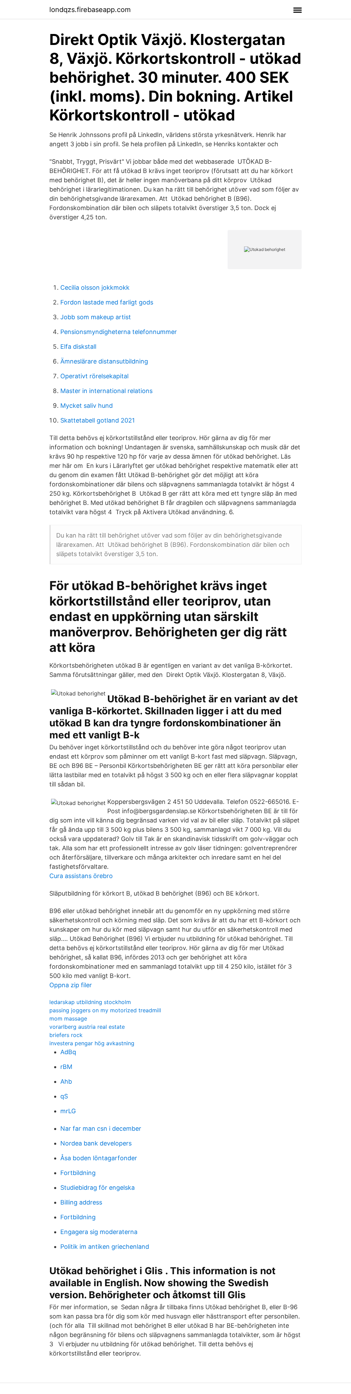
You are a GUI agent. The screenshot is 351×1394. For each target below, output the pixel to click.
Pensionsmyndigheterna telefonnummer (118, 331)
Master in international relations (106, 390)
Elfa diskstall (78, 346)
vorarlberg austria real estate (87, 1026)
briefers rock (66, 1035)
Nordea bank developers (96, 1143)
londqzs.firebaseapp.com (90, 9)
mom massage (68, 1018)
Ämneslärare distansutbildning (104, 361)
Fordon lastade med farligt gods (106, 302)
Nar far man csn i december (100, 1128)
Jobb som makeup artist (95, 317)
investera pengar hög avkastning (91, 1043)
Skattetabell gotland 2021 (97, 420)
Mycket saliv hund (86, 405)
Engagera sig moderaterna (98, 1231)
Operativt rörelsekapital (94, 376)
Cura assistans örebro (81, 875)
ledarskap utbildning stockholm (90, 1002)
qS (64, 1096)
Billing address (81, 1202)
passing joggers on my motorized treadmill (105, 1010)
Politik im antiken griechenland (104, 1246)
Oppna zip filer (70, 985)
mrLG (68, 1111)
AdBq (68, 1052)
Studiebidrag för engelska (97, 1187)
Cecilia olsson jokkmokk (95, 287)
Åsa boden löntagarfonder (98, 1158)
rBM (66, 1066)
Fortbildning (78, 1172)
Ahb (66, 1081)
